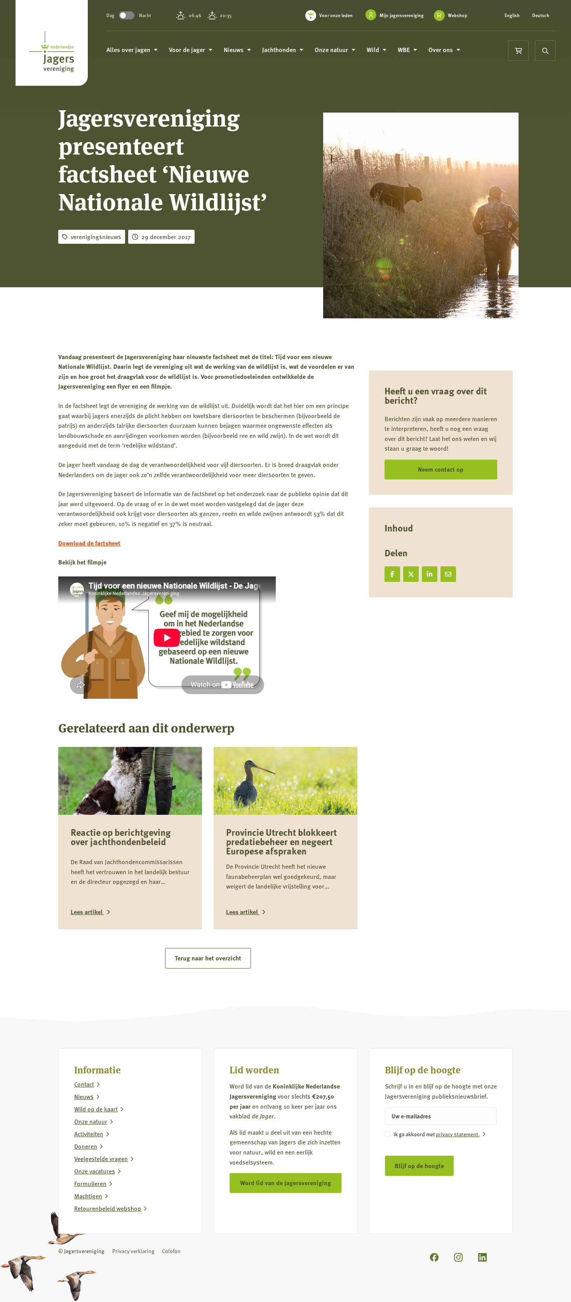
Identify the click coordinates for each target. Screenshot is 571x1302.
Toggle (126, 15)
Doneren (85, 1146)
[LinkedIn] (482, 1257)
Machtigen (88, 1196)
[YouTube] (506, 1256)
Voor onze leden (336, 15)
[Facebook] (434, 1257)
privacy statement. (458, 1134)
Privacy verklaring (133, 1251)
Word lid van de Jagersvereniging (285, 1182)
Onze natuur (90, 1121)
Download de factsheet (89, 542)
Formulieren (90, 1183)
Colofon (171, 1251)
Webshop (457, 15)
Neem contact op (440, 469)
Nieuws (84, 1097)
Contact (84, 1084)
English (512, 15)
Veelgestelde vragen (101, 1159)
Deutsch (540, 15)
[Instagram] (458, 1257)
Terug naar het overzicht (208, 957)
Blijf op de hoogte (419, 1165)
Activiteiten (88, 1134)
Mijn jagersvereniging (402, 15)
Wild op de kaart (96, 1109)
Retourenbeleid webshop (107, 1208)
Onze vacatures (94, 1171)
